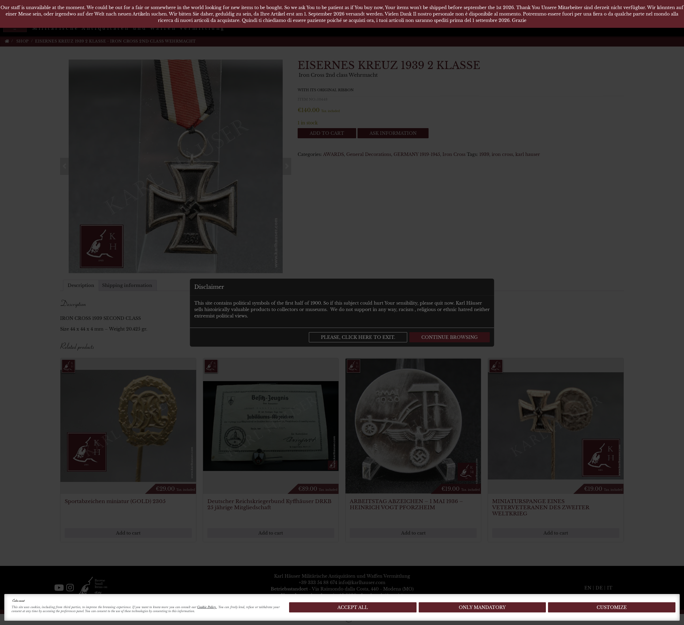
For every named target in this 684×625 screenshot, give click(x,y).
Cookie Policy (207, 607)
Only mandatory (482, 607)
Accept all (352, 607)
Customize (612, 607)
